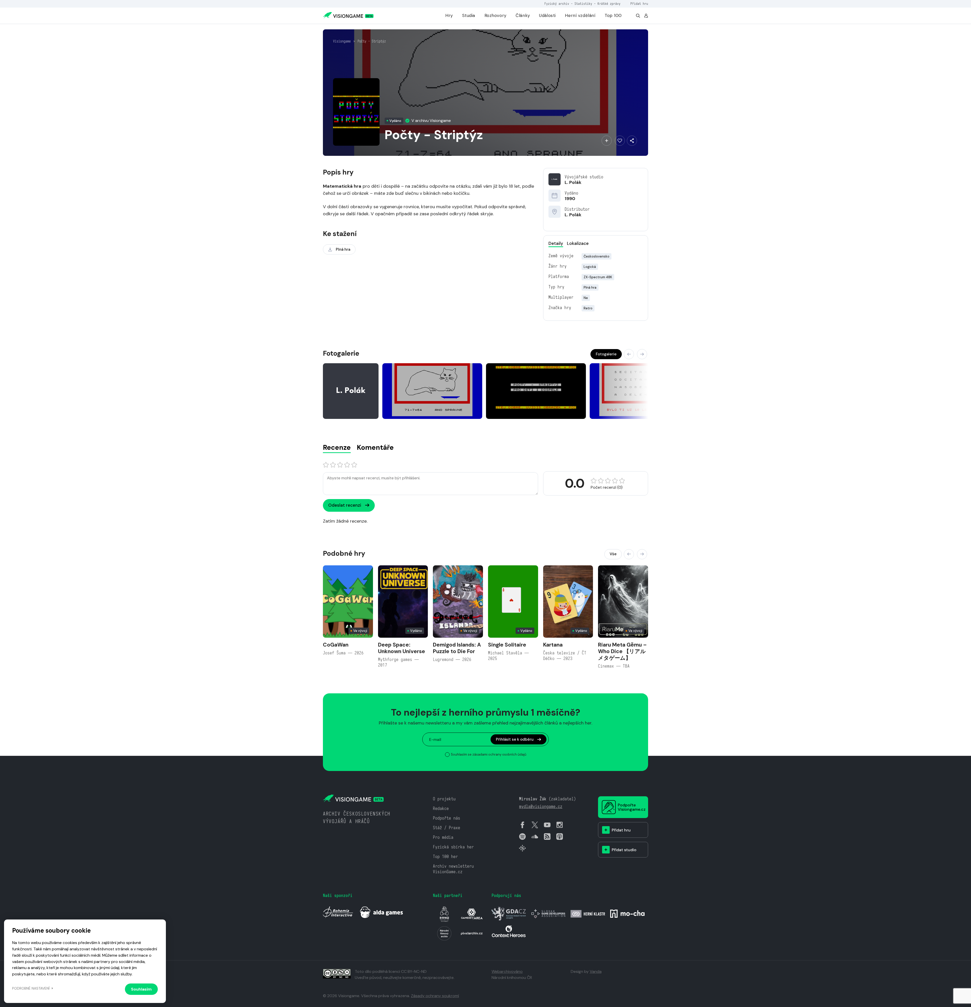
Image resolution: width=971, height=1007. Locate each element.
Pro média (443, 837)
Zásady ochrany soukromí (435, 995)
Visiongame (342, 41)
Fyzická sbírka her (453, 847)
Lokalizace (578, 243)
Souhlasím (141, 989)
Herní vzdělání (580, 15)
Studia (468, 15)
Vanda (596, 971)
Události (547, 15)
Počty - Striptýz (372, 41)
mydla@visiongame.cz (540, 806)
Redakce (441, 808)
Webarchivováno (507, 971)
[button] (629, 354)
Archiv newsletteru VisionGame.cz (453, 869)
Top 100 (613, 15)
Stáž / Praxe (446, 827)
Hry (449, 15)
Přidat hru (639, 4)
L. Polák (573, 182)
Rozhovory (495, 15)
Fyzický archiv (556, 4)
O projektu (444, 799)
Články (523, 15)
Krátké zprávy (609, 4)
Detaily (555, 243)
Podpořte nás (446, 818)
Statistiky (583, 4)
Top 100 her (445, 856)
